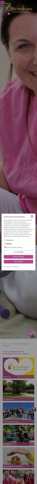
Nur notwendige (18, 252)
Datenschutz (7, 266)
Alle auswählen (18, 261)
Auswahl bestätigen (18, 256)
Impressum (15, 266)
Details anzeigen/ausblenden (14, 247)
